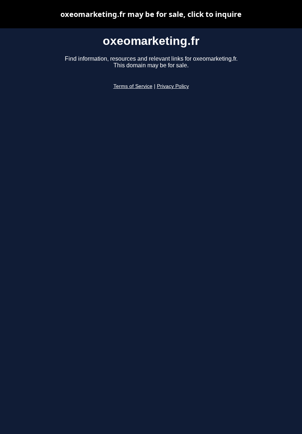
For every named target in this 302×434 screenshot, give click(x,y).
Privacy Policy (173, 86)
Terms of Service (132, 86)
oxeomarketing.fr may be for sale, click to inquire (151, 14)
